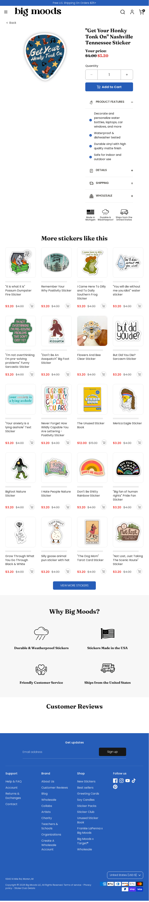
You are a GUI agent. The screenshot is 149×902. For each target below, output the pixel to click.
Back (12, 23)
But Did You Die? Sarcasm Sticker (124, 357)
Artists (46, 812)
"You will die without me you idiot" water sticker (126, 290)
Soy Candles (86, 800)
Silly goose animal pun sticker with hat (55, 558)
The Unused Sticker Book (91, 425)
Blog (44, 793)
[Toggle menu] (5, 12)
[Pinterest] (115, 787)
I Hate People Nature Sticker (56, 493)
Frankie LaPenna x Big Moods (90, 830)
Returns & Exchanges (13, 795)
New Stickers (86, 781)
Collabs (46, 806)
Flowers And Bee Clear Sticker (89, 357)
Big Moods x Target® (85, 841)
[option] (74, 3)
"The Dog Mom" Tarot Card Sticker (90, 558)
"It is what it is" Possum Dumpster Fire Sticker (18, 290)
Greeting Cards (88, 793)
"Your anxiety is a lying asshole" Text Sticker (18, 427)
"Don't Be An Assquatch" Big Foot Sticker (55, 359)
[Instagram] (121, 780)
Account (11, 788)
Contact (11, 804)
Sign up (112, 752)
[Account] (132, 10)
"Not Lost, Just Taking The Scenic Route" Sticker (128, 560)
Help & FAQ (13, 781)
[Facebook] (115, 780)
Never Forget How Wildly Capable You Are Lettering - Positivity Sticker (54, 429)
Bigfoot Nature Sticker (15, 493)
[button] (141, 10)
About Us (47, 781)
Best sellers (85, 788)
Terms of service (72, 884)
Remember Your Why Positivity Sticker (56, 288)
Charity (46, 818)
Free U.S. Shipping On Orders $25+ (74, 3)
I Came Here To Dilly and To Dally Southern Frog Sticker (91, 292)
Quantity (91, 66)
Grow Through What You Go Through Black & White (19, 560)
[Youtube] (127, 780)
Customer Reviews (54, 788)
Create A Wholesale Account (48, 845)
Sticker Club (85, 812)
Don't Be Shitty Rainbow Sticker (88, 493)
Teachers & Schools (49, 826)
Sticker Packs (86, 806)
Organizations (51, 834)
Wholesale (48, 800)
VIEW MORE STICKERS (74, 585)
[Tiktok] (134, 780)
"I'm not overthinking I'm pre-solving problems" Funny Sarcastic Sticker (19, 361)
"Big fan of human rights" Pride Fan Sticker (125, 495)
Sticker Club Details (24, 888)
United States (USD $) (123, 875)
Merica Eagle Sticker (127, 423)
